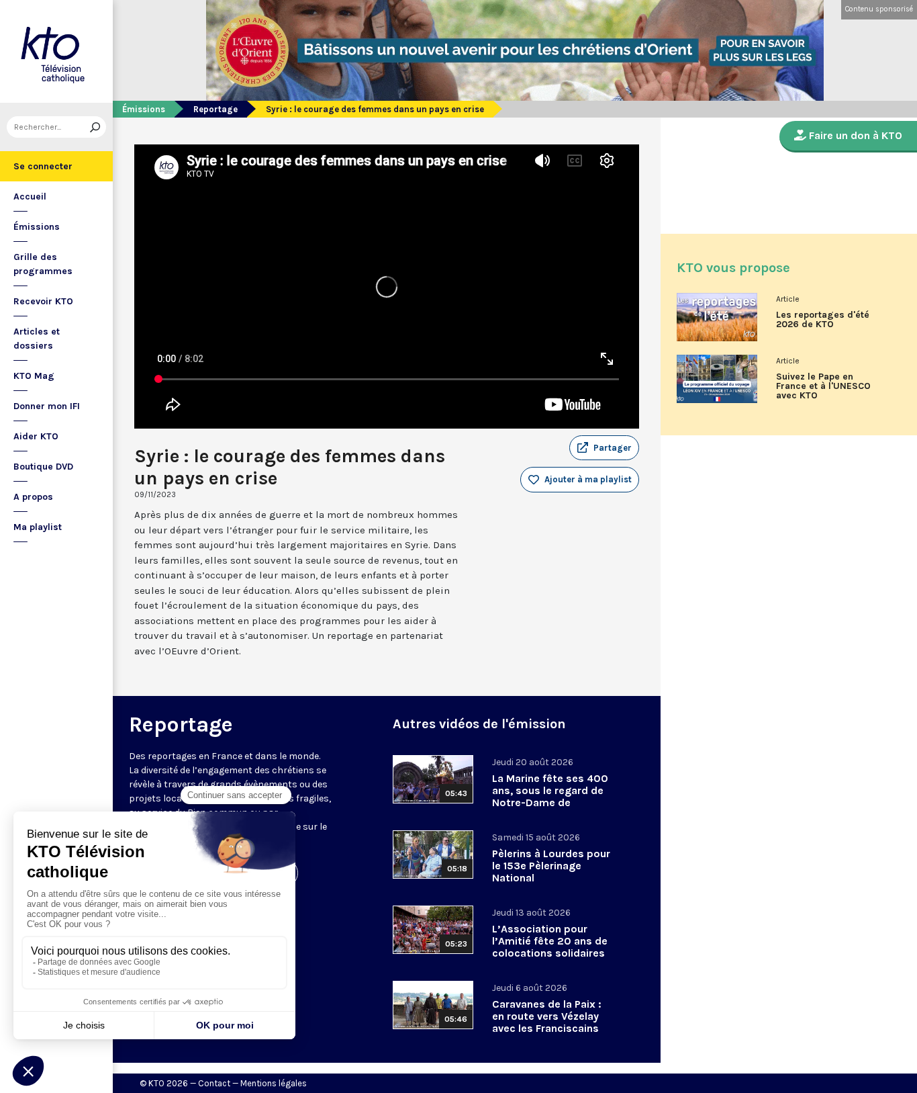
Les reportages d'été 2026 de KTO (822, 319)
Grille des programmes (43, 264)
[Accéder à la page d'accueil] (56, 51)
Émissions (36, 226)
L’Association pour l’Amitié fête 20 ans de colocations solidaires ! (550, 946)
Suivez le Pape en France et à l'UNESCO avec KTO (823, 386)
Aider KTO (35, 436)
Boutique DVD (43, 466)
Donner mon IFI (46, 406)
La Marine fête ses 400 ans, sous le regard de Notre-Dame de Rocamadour (550, 796)
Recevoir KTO (43, 301)
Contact (214, 1083)
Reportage (215, 109)
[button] (604, 448)
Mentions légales (273, 1083)
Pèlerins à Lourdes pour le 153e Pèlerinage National (551, 865)
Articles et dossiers (36, 338)
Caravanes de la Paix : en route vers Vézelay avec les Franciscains (546, 1016)
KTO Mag (33, 376)
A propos (33, 496)
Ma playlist (37, 527)
